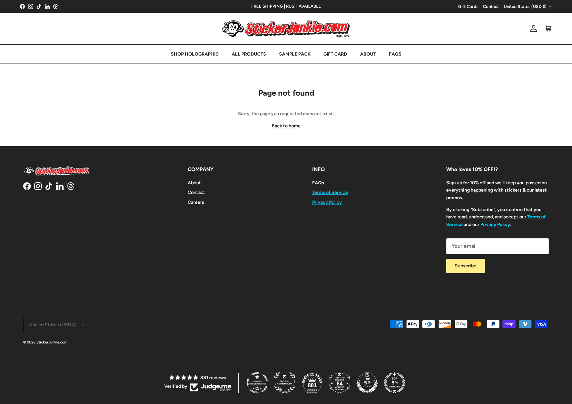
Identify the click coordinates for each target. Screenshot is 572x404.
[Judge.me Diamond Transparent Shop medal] (257, 382)
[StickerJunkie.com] (286, 29)
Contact (491, 6)
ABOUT (368, 54)
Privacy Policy (327, 202)
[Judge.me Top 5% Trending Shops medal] (394, 382)
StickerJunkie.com (52, 342)
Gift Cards (468, 6)
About (194, 183)
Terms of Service (330, 192)
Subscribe (465, 266)
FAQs (318, 183)
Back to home (286, 126)
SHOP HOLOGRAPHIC (195, 54)
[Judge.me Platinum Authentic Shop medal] (284, 382)
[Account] (532, 28)
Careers (196, 202)
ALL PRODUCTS (249, 54)
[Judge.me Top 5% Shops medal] (367, 382)
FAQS (395, 54)
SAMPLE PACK (294, 54)
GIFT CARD (335, 54)
